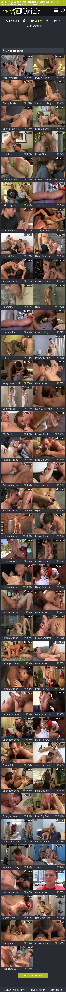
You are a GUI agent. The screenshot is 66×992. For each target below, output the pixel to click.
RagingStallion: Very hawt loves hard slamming (17, 561)
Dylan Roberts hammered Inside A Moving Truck (49, 892)
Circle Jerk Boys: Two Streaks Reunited (17, 739)
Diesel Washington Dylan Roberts (17, 357)
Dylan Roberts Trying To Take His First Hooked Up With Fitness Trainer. (49, 612)
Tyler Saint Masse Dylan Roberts (49, 205)
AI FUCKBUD (34, 26)
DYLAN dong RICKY (49, 77)
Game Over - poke (17, 917)
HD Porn (54, 21)
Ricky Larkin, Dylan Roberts (49, 332)
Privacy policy (37, 989)
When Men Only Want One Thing (17, 867)
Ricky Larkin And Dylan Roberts (17, 383)
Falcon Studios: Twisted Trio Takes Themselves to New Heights (17, 892)
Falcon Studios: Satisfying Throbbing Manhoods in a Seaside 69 (17, 688)
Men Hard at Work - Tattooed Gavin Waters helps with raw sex (17, 968)
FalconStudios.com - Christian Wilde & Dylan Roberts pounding (49, 154)
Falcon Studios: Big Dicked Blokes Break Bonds (17, 510)
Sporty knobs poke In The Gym (17, 408)
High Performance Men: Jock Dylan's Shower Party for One (49, 307)
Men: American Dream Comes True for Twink (17, 77)
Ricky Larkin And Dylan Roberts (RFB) (49, 408)
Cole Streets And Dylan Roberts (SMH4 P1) (49, 765)
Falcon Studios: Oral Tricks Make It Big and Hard (17, 638)
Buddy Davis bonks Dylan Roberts (17, 103)
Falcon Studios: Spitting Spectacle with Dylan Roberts (17, 587)
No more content (33, 975)
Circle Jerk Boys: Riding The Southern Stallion (49, 230)
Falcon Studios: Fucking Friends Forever (17, 485)
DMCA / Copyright (14, 989)
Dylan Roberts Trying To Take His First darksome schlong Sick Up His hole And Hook (49, 714)
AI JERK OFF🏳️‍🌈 (34, 21)
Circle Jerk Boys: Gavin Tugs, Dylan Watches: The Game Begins (17, 663)
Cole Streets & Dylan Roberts (49, 485)
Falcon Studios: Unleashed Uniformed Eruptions (17, 536)
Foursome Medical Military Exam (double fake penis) (17, 307)
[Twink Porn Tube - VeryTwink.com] (21, 11)
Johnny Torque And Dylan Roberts (49, 357)
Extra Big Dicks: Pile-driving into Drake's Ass (49, 816)
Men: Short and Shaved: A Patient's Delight (17, 841)
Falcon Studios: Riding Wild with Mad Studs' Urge (49, 179)
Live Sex (13, 21)
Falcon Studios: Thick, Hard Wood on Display (17, 459)
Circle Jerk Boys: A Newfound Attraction (17, 790)
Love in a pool (17, 179)
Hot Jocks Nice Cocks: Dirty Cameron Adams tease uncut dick (49, 917)
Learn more (38, 3)
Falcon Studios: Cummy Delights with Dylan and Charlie (49, 536)
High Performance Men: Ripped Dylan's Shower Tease (49, 510)
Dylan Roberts (49, 586)
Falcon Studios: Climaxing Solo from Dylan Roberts (49, 434)
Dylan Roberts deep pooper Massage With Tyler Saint (17, 332)
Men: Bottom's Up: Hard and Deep (49, 790)
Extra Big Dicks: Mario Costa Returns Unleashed (49, 688)
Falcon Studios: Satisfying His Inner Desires (17, 612)
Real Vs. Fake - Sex (49, 841)
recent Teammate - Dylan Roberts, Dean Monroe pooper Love (49, 867)
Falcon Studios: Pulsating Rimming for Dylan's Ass (49, 561)
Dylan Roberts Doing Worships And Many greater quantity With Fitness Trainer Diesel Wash (17, 765)
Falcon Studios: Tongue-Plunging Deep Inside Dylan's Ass (49, 281)
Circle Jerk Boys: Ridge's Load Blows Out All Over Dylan (17, 714)
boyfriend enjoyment (17, 154)
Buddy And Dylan (17, 943)
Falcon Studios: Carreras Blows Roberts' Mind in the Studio (17, 281)
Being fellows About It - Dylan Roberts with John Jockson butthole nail (17, 816)
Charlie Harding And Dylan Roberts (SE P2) (49, 103)
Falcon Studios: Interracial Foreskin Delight (49, 943)
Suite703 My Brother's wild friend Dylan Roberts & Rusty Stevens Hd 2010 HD (17, 256)
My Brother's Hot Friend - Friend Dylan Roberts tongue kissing (17, 434)
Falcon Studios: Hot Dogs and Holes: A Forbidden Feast (49, 638)
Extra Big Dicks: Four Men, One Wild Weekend (49, 128)
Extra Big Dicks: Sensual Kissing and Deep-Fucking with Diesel (49, 459)
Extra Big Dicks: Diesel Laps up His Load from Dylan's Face (17, 205)
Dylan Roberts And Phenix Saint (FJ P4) (49, 663)
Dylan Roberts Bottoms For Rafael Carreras (17, 230)
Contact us (56, 989)
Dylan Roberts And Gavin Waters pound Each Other (49, 256)
